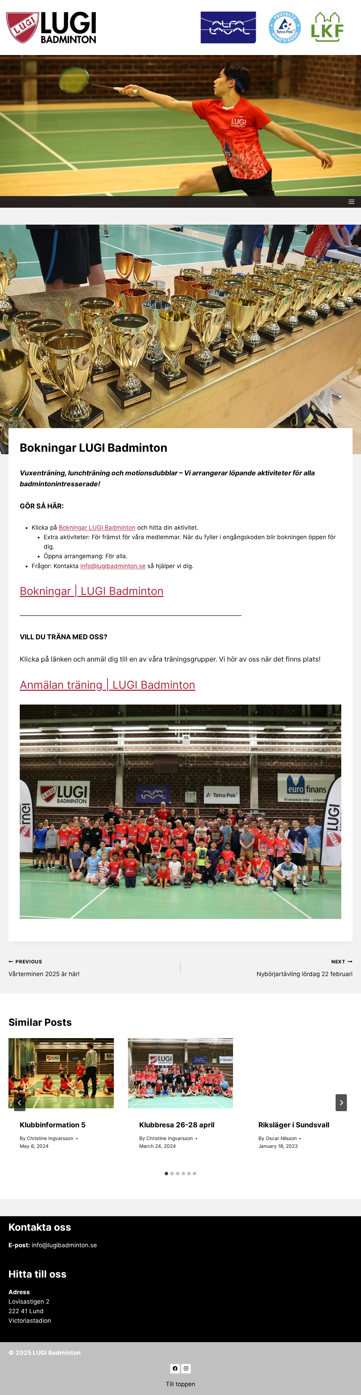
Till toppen (180, 1384)
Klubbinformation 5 (53, 1125)
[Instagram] (186, 1368)
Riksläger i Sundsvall (293, 1125)
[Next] (341, 1102)
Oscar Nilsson (281, 1138)
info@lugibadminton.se (113, 565)
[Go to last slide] (19, 1102)
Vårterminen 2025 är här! (44, 968)
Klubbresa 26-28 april (176, 1125)
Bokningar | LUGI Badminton (92, 590)
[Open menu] (351, 201)
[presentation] (61, 1073)
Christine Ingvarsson (50, 1138)
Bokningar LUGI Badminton (97, 527)
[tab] (166, 1173)
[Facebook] (175, 1368)
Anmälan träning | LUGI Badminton (107, 684)
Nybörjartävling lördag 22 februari (305, 968)
